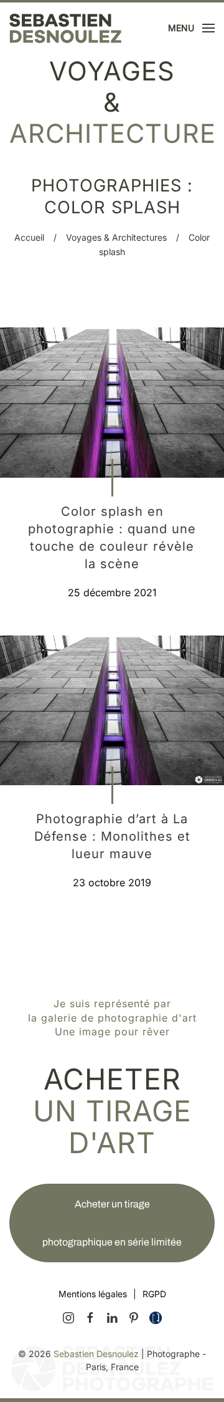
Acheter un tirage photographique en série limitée (112, 1223)
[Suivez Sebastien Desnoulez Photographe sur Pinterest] (134, 1317)
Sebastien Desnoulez (96, 1353)
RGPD (154, 1293)
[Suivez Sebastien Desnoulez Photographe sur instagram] (68, 1317)
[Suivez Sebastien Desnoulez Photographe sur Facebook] (90, 1317)
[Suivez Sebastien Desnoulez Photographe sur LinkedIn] (112, 1317)
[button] (191, 28)
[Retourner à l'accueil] (65, 28)
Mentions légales (92, 1293)
